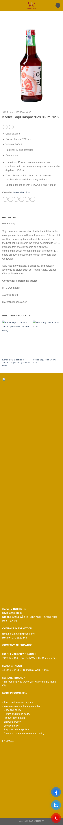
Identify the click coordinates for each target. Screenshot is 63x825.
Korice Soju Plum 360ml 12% (44, 361)
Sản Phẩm (7, 112)
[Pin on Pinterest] (27, 199)
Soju (28, 192)
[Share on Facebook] (10, 199)
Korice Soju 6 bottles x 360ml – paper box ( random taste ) (16, 362)
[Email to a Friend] (21, 199)
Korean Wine (23, 112)
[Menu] (4, 5)
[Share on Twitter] (16, 199)
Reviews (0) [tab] (8, 224)
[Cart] (58, 5)
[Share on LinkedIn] (32, 199)
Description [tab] (9, 217)
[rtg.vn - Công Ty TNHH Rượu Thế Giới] (31, 5)
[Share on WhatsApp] (5, 199)
